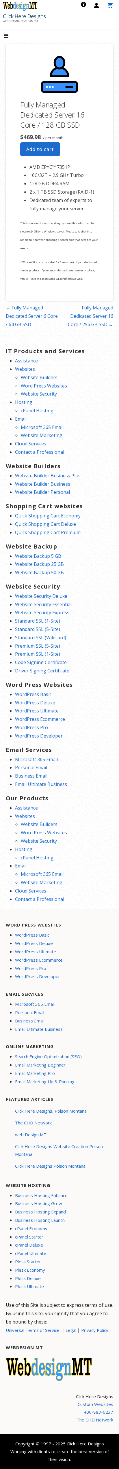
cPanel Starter (29, 1237)
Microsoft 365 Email (42, 427)
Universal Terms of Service (33, 1330)
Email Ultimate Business (41, 784)
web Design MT (31, 1134)
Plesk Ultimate (29, 1286)
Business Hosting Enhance (41, 1195)
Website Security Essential (43, 604)
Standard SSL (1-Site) (37, 621)
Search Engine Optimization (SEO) (48, 1056)
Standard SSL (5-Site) (37, 629)
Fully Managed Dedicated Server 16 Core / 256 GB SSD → (90, 316)
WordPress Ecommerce (40, 719)
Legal (71, 1330)
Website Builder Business (42, 484)
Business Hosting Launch (40, 1220)
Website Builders (39, 377)
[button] (11, 36)
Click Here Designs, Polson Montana (51, 1111)
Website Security (39, 394)
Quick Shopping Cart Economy (48, 516)
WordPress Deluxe (35, 702)
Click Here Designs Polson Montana (50, 1166)
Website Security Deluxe (41, 596)
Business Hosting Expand (40, 1212)
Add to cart (40, 149)
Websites (25, 369)
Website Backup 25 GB (39, 564)
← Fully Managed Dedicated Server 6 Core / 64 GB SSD (32, 316)
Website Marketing (41, 435)
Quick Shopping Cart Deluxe (45, 524)
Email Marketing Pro (35, 1073)
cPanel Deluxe (29, 1245)
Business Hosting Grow (38, 1203)
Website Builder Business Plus (48, 475)
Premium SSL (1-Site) (37, 654)
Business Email (31, 776)
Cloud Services (30, 443)
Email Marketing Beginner (40, 1065)
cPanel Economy (31, 1228)
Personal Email (31, 767)
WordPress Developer (39, 736)
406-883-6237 (98, 1412)
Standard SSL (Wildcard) (40, 637)
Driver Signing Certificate (42, 671)
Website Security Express (42, 612)
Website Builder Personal (42, 492)
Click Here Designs (24, 16)
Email (21, 419)
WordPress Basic (33, 694)
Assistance (26, 361)
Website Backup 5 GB (38, 556)
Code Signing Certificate (41, 662)
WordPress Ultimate (37, 711)
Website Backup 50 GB (39, 572)
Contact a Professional (39, 452)
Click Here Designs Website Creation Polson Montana (59, 1150)
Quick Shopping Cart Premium (48, 532)
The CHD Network (33, 1123)
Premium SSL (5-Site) (37, 646)
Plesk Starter (28, 1261)
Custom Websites (95, 1404)
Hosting (23, 402)
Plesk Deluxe (28, 1278)
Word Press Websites (44, 386)
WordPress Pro (31, 727)
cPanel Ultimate (30, 1253)
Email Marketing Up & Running (45, 1081)
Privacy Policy (94, 1330)
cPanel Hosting (37, 410)
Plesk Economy (30, 1270)
